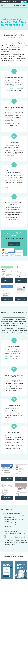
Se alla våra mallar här (11, 154)
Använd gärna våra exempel (13, 88)
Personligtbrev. (9, 2)
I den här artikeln (9, 123)
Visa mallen (6, 478)
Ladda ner (6, 280)
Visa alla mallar (14, 244)
